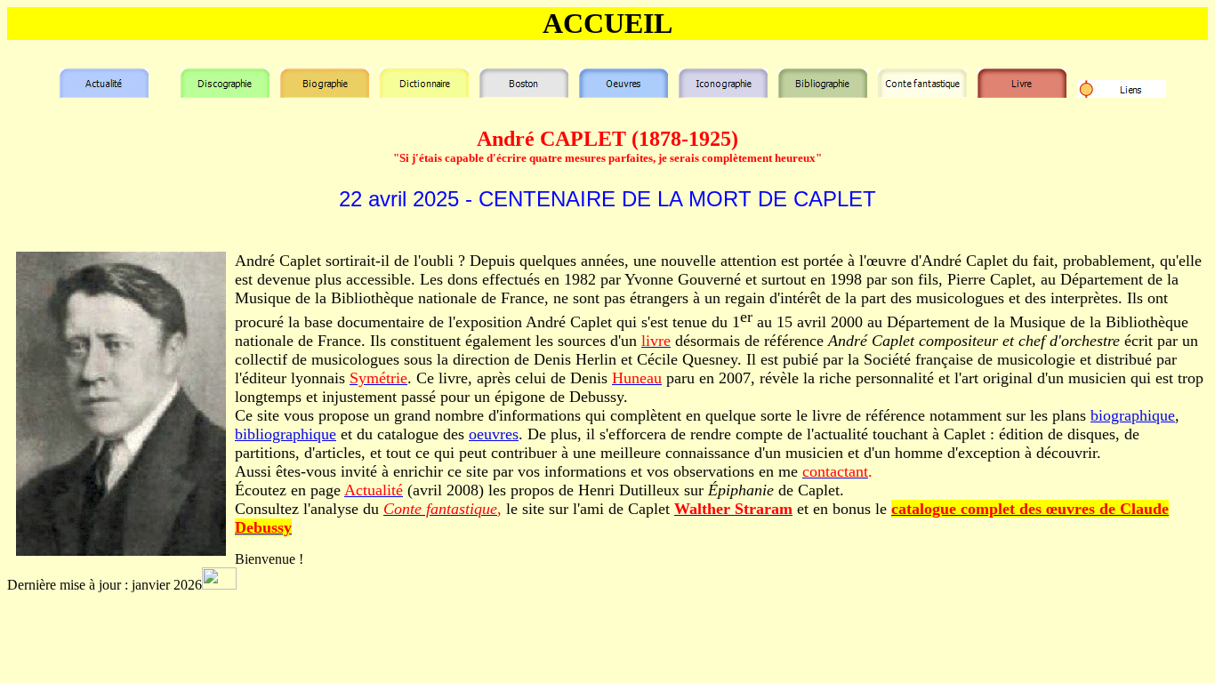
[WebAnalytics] (219, 584)
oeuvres (494, 434)
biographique (1132, 415)
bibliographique (285, 434)
